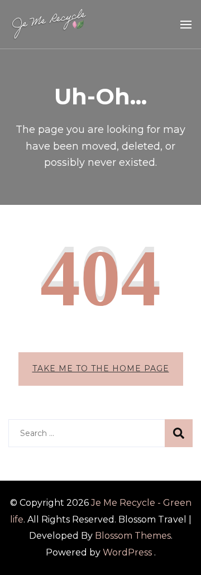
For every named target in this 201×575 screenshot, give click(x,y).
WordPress (127, 552)
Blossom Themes (133, 535)
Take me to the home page (100, 368)
